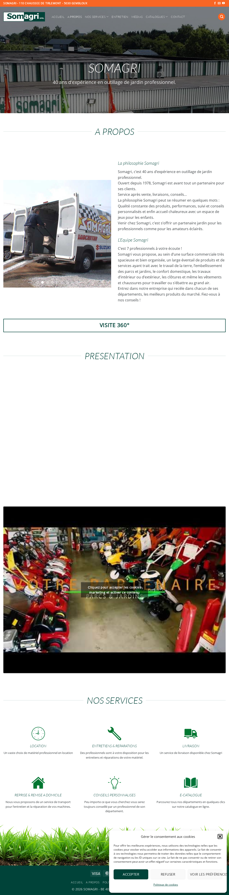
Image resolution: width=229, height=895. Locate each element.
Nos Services (95, 17)
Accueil (58, 17)
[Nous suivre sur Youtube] (223, 3)
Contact (178, 17)
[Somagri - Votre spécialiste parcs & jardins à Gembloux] (24, 16)
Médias (137, 17)
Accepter (131, 874)
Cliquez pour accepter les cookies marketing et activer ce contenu (114, 590)
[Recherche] (221, 17)
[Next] (103, 233)
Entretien (120, 17)
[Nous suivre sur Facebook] (215, 3)
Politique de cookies (165, 885)
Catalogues (155, 17)
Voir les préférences (206, 874)
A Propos (75, 17)
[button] (220, 836)
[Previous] (11, 233)
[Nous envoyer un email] (219, 3)
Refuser (168, 874)
